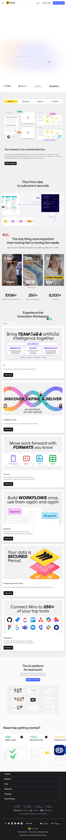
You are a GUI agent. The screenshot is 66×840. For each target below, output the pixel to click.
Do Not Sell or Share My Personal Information (33, 835)
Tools (6, 784)
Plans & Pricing (10, 799)
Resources (8, 789)
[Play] (33, 700)
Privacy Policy (33, 832)
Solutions (8, 779)
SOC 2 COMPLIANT (39, 806)
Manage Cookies (43, 832)
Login (37, 3)
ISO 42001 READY (19, 806)
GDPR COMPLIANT (49, 806)
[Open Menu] (2, 2)
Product (7, 774)
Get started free (59, 3)
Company (8, 794)
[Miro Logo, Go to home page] (10, 3)
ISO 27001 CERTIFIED (29, 806)
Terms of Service (22, 832)
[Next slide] (62, 763)
